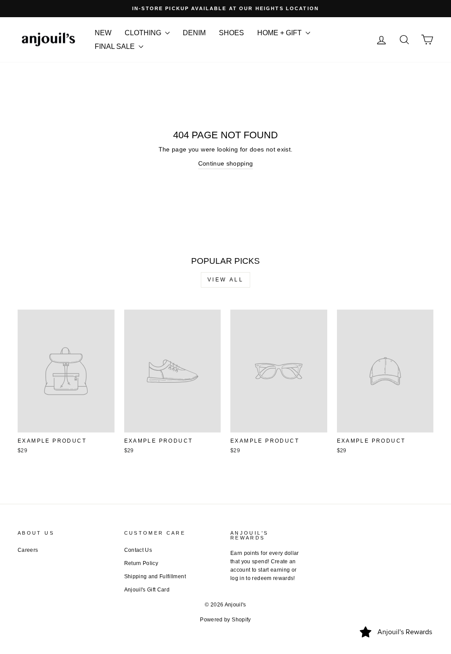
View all (225, 280)
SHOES (231, 33)
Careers (28, 550)
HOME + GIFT (280, 33)
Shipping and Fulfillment (155, 576)
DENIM (194, 33)
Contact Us (138, 550)
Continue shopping (225, 163)
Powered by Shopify (225, 620)
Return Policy (141, 563)
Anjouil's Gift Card (147, 590)
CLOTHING (144, 33)
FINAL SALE (116, 46)
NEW (103, 33)
